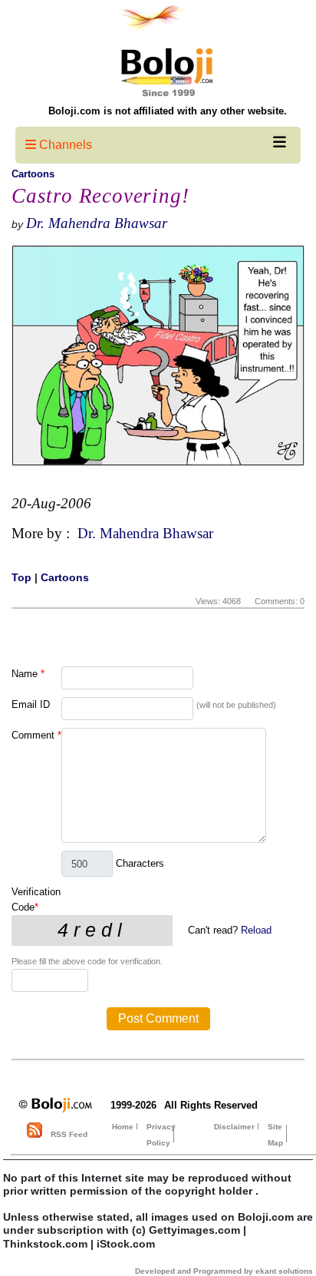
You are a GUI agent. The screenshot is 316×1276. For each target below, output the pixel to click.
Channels (64, 144)
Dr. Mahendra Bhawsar (96, 223)
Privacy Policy (161, 1134)
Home (122, 1126)
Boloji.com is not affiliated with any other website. (167, 111)
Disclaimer (234, 1126)
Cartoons (33, 174)
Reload (256, 930)
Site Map (275, 1134)
